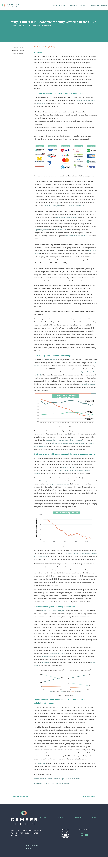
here (75, 769)
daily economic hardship (60, 443)
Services (53, 5)
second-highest (52, 360)
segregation (45, 662)
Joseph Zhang (50, 47)
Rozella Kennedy (18, 25)
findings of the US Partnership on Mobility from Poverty (63, 440)
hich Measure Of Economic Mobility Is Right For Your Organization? (57, 779)
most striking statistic (88, 384)
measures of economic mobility (66, 217)
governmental (91, 100)
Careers (103, 5)
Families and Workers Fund (76, 206)
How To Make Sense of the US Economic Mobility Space (53, 783)
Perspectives (72, 5)
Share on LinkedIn (18, 47)
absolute (65, 467)
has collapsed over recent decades (52, 481)
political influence (47, 656)
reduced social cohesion (77, 443)
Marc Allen (40, 47)
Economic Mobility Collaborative (76, 236)
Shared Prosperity (46, 25)
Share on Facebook (19, 50)
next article (41, 763)
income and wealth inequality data (53, 611)
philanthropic (81, 100)
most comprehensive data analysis (57, 484)
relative (73, 467)
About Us (95, 5)
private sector (41, 103)
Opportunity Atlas (60, 230)
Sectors (62, 5)
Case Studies (84, 5)
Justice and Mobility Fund (52, 206)
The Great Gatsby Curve (56, 653)
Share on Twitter (18, 53)
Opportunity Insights (42, 230)
